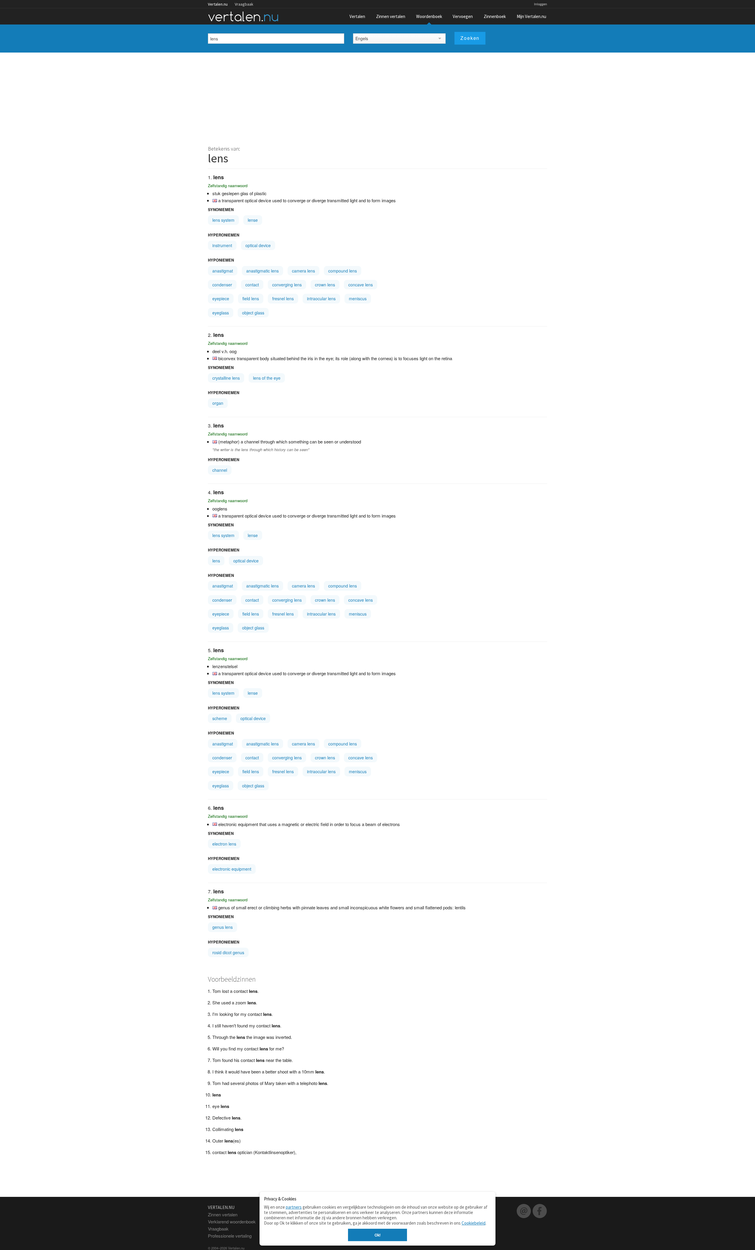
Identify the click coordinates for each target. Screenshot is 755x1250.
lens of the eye (266, 378)
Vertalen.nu (218, 4)
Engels (361, 38)
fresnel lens (283, 298)
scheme (219, 718)
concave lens (360, 285)
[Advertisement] (377, 97)
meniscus (358, 298)
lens (216, 561)
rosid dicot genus (228, 952)
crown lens (325, 285)
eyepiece (220, 298)
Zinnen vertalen (390, 16)
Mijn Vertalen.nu (531, 16)
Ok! (377, 1235)
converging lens (287, 285)
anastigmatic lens (262, 271)
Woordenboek (429, 16)
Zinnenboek (495, 16)
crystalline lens (226, 378)
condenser (222, 285)
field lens (250, 298)
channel (219, 470)
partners (294, 1207)
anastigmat (222, 271)
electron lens (224, 844)
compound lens (342, 271)
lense (253, 220)
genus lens (222, 927)
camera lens (303, 271)
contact (252, 285)
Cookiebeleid (473, 1223)
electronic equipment (231, 869)
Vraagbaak (244, 4)
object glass (253, 313)
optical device (258, 245)
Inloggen (540, 4)
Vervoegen (463, 16)
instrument (222, 245)
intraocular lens (321, 298)
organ (217, 403)
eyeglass (220, 313)
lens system (223, 220)
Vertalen (357, 16)
